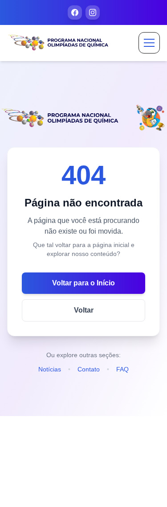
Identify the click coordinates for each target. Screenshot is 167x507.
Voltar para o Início (83, 283)
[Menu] (149, 43)
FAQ (122, 369)
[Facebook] (75, 12)
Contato (88, 369)
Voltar (84, 310)
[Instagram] (93, 12)
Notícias (49, 369)
